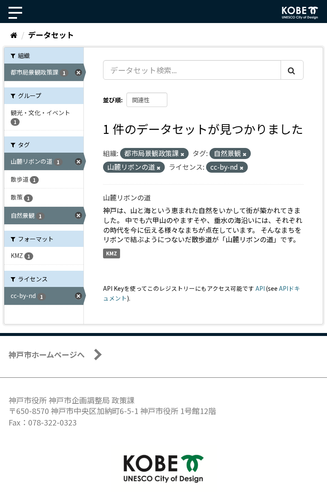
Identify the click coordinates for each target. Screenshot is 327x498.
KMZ (111, 253)
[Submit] (292, 70)
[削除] (182, 154)
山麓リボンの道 (127, 197)
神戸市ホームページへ (47, 354)
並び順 (112, 100)
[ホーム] (13, 34)
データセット (51, 34)
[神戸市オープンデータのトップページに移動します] (300, 12)
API (260, 288)
